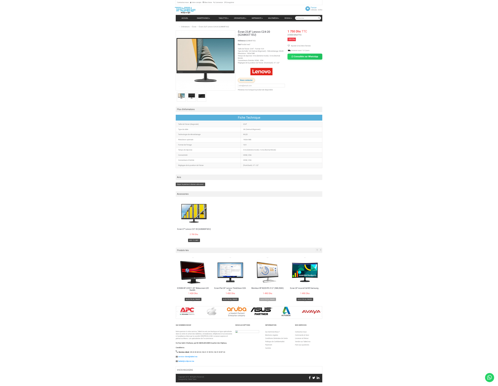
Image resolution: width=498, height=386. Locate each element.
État (239, 44)
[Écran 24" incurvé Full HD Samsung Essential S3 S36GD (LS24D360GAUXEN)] (305, 272)
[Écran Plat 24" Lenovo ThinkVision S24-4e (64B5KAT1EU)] (230, 272)
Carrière (268, 348)
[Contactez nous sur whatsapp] (489, 377)
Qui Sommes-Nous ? (272, 332)
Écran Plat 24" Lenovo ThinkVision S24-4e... (230, 289)
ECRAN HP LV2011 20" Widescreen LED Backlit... (193, 289)
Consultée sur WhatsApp (305, 56)
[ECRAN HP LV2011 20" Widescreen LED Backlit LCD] (193, 272)
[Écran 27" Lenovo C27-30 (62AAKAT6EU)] (194, 213)
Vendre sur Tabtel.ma (302, 342)
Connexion (219, 2)
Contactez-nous (183, 2)
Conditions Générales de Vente (276, 338)
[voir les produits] (187, 312)
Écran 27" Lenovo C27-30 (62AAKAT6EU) (194, 229)
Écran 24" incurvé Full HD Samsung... (305, 288)
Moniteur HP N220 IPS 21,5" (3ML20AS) (267, 288)
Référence (241, 41)
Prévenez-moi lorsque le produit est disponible (255, 90)
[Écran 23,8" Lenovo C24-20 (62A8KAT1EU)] (181, 96)
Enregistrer (230, 2)
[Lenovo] (261, 71)
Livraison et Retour (302, 338)
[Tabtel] (188, 10)
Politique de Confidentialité (274, 342)
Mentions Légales (271, 335)
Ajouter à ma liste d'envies (301, 46)
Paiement (268, 345)
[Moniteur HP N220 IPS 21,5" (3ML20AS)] (267, 272)
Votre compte (196, 2)
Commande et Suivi (302, 335)
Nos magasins (185, 370)
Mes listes (208, 2)
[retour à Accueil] (177, 25)
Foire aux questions (302, 345)
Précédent (176, 97)
